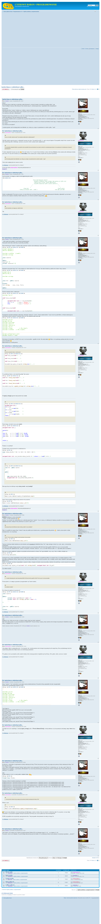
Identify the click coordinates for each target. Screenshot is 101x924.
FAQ (83, 48)
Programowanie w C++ (18, 11)
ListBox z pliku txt (10, 885)
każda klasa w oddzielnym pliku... (13, 87)
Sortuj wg (50, 857)
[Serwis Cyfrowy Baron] (8, 5)
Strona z (93, 89)
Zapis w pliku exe (10, 881)
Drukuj (95, 11)
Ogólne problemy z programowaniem (31, 11)
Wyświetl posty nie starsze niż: (33, 857)
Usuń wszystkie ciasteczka (72, 897)
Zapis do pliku (9, 875)
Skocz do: (74, 889)
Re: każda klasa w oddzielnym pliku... (12, 131)
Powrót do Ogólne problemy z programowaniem (12, 889)
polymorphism (8, 132)
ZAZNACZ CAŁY (16, 247)
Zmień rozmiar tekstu (97, 11)
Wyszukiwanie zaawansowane (93, 6)
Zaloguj (97, 48)
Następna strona (95, 857)
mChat (87, 48)
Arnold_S (80, 108)
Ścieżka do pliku (10, 878)
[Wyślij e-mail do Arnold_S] (79, 124)
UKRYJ (9, 247)
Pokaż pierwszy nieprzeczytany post (79, 89)
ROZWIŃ (21, 247)
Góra (98, 128)
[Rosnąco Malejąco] (62, 857)
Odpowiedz (4, 88)
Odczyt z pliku (9, 872)
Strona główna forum (8, 11)
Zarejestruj (92, 48)
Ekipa (65, 897)
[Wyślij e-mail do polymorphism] (79, 162)
